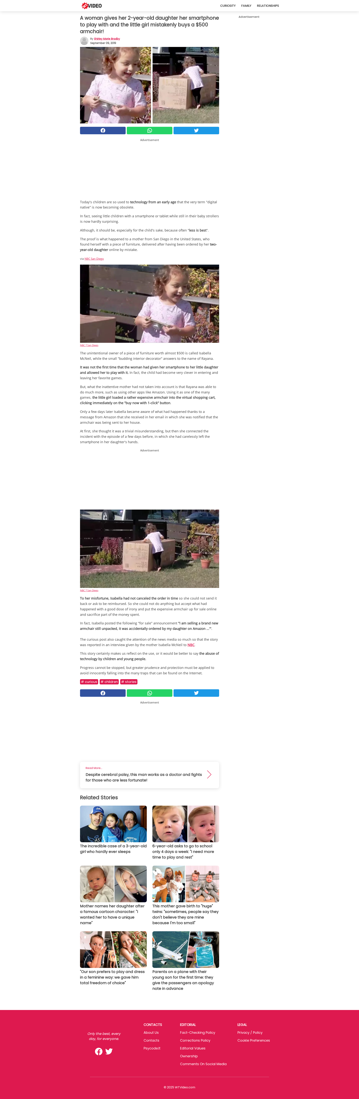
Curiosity (228, 6)
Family (246, 6)
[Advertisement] (149, 168)
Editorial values (192, 1048)
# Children (109, 681)
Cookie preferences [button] (253, 1040)
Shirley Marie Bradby (107, 39)
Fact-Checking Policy (197, 1032)
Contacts (151, 1040)
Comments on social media (203, 1064)
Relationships (268, 6)
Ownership (189, 1056)
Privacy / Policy (250, 1032)
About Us (151, 1032)
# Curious (89, 681)
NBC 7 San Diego (89, 345)
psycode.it (152, 1048)
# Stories (128, 681)
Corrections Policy (195, 1040)
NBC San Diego (94, 258)
